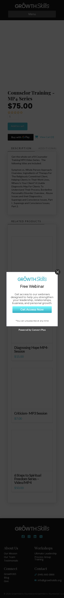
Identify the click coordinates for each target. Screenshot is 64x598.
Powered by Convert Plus (32, 329)
